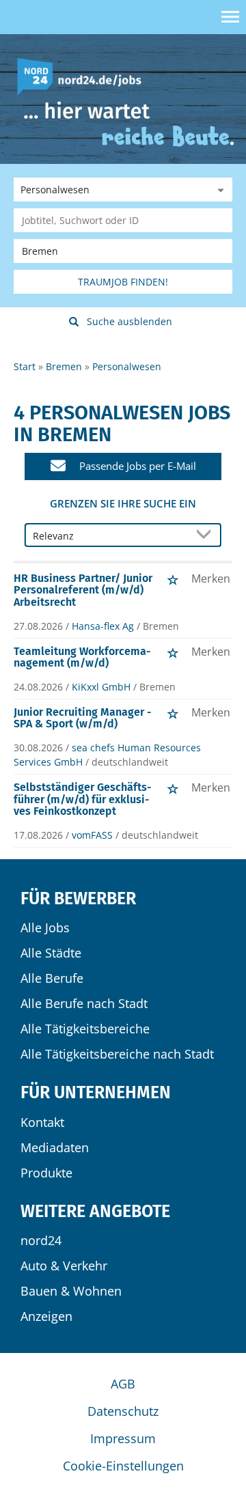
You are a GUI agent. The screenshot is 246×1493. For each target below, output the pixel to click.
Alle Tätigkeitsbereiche (85, 1028)
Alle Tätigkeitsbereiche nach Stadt (117, 1054)
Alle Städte (50, 953)
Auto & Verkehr (63, 1265)
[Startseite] (84, 75)
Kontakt (42, 1122)
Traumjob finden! (123, 281)
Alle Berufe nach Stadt (84, 1003)
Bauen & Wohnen (71, 1291)
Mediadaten (54, 1147)
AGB (123, 1384)
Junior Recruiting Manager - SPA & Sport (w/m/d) (83, 718)
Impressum (123, 1438)
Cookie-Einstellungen (123, 1465)
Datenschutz (123, 1411)
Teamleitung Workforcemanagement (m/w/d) (82, 657)
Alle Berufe (51, 978)
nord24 (41, 1240)
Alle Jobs (45, 927)
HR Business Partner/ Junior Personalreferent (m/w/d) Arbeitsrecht (83, 590)
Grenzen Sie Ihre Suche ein (123, 503)
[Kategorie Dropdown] (218, 189)
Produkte (46, 1172)
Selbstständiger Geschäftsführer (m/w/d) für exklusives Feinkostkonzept (83, 799)
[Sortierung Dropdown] (206, 536)
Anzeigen (46, 1316)
